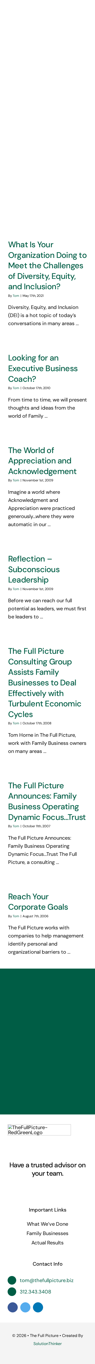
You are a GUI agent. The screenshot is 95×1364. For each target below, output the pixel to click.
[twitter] (34, 1187)
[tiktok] (70, 1187)
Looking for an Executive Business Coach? (43, 368)
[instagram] (43, 1187)
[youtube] (52, 1187)
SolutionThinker (47, 1343)
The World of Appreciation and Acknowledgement (42, 461)
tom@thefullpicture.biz (46, 1280)
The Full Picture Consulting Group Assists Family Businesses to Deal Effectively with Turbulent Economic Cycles (44, 683)
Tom (16, 296)
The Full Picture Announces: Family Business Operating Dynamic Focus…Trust (47, 801)
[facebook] (25, 1187)
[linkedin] (61, 1187)
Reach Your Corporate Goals (38, 901)
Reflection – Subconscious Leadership (34, 569)
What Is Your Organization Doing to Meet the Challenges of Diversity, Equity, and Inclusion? (47, 265)
